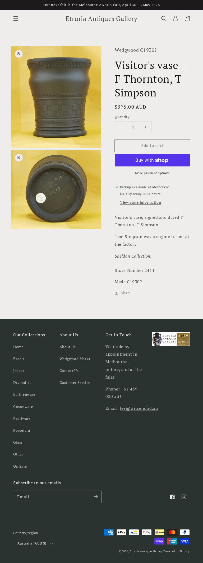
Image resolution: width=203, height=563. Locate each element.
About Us (67, 346)
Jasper (18, 370)
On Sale (20, 466)
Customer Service (75, 382)
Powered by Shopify (176, 551)
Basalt (18, 358)
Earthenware (24, 394)
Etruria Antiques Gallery (147, 551)
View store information (140, 202)
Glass (18, 442)
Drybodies (22, 382)
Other (18, 454)
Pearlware (21, 418)
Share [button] (126, 292)
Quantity (122, 116)
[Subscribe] (96, 496)
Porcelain (21, 430)
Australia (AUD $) (31, 543)
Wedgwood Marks (74, 358)
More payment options (152, 173)
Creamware (23, 406)
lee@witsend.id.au (139, 408)
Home (18, 346)
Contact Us (69, 370)
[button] (16, 18)
